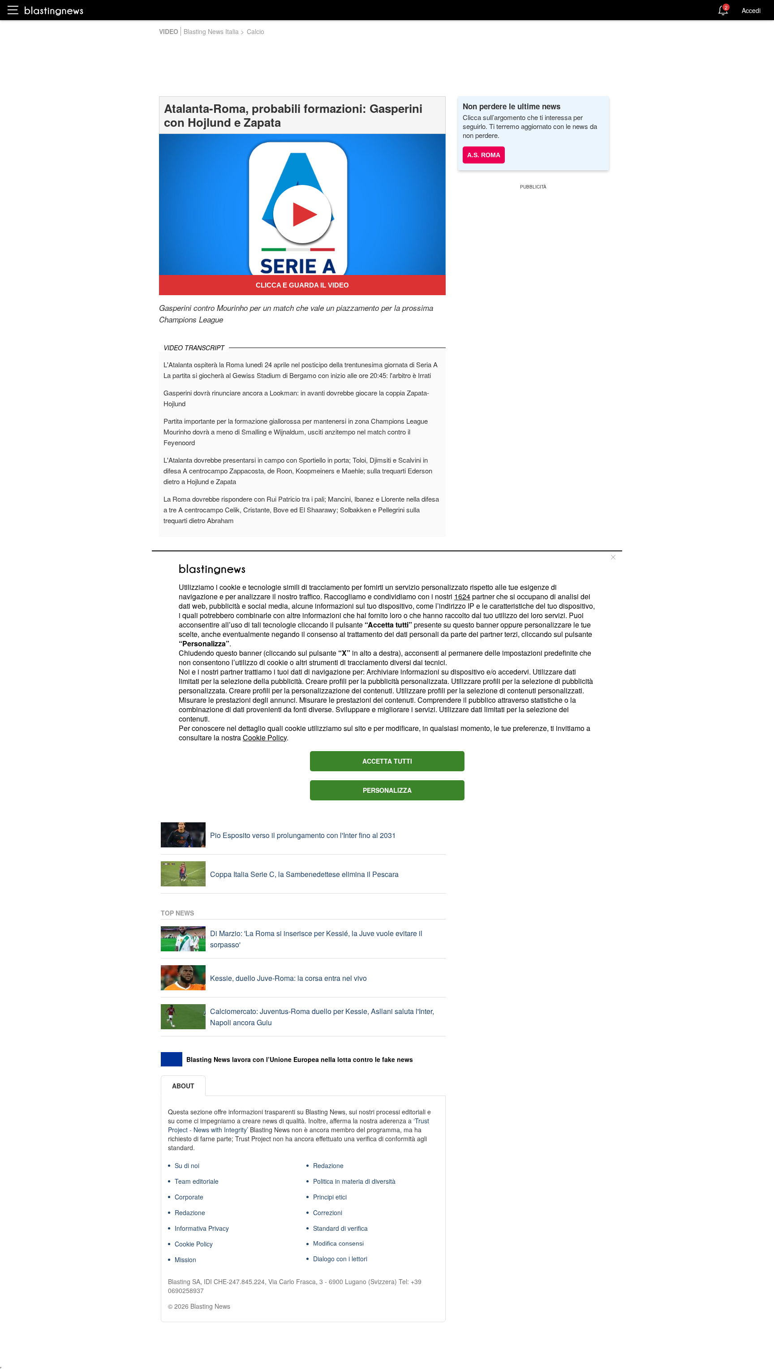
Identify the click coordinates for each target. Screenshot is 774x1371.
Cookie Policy (265, 737)
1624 (462, 596)
